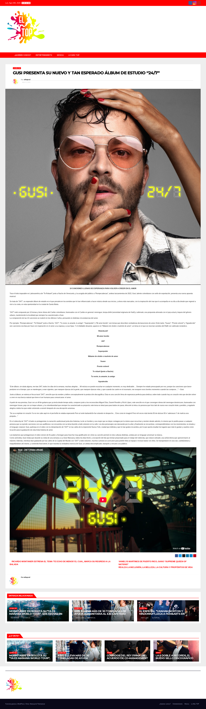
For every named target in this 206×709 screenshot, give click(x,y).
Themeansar (41, 704)
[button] (200, 55)
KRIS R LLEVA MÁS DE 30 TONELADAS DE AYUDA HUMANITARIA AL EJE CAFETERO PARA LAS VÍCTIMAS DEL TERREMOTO (100, 614)
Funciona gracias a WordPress (15, 704)
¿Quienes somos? (23, 55)
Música (60, 55)
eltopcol (27, 80)
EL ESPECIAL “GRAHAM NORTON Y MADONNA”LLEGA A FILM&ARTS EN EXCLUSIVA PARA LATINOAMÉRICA (161, 614)
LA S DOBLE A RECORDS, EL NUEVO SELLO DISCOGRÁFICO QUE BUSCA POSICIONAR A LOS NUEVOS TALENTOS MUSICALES (176, 659)
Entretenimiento (44, 55)
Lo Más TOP (74, 55)
